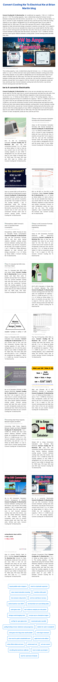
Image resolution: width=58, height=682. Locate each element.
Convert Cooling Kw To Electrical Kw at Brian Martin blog (29, 6)
